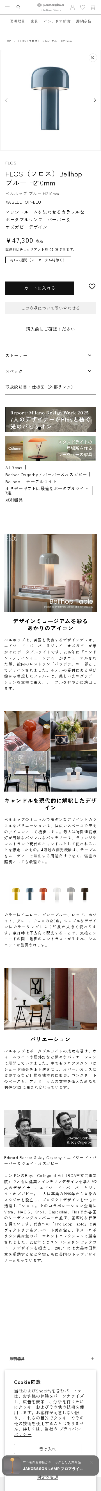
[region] (50, 263)
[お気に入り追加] (92, 286)
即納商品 (83, 21)
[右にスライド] (95, 100)
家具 (34, 21)
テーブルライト (41, 481)
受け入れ (47, 1449)
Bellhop (12, 481)
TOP (8, 41)
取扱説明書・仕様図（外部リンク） (40, 387)
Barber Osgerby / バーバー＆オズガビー (46, 474)
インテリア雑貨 (57, 21)
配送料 (10, 249)
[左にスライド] (6, 100)
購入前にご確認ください (50, 328)
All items (13, 467)
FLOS (10, 163)
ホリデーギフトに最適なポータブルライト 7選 (46, 490)
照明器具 (17, 21)
